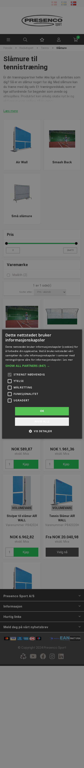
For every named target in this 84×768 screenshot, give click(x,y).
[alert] (42, 384)
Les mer (68, 359)
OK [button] (42, 411)
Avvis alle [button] (42, 421)
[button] (42, 366)
